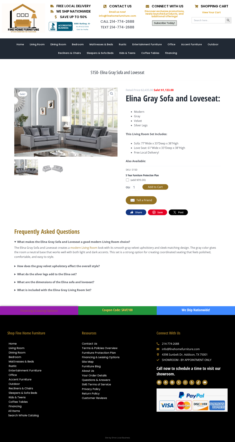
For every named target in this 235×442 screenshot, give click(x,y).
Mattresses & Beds (101, 44)
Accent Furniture (191, 44)
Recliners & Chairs (69, 53)
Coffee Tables (150, 53)
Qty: (128, 187)
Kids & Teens (127, 53)
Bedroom (78, 44)
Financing (171, 53)
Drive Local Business (121, 437)
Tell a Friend (144, 200)
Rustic (122, 44)
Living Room (37, 44)
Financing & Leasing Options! (39, 311)
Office (171, 44)
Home (20, 44)
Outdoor (213, 44)
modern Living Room (83, 248)
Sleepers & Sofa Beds (100, 53)
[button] (112, 94)
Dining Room (58, 44)
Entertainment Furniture (147, 44)
